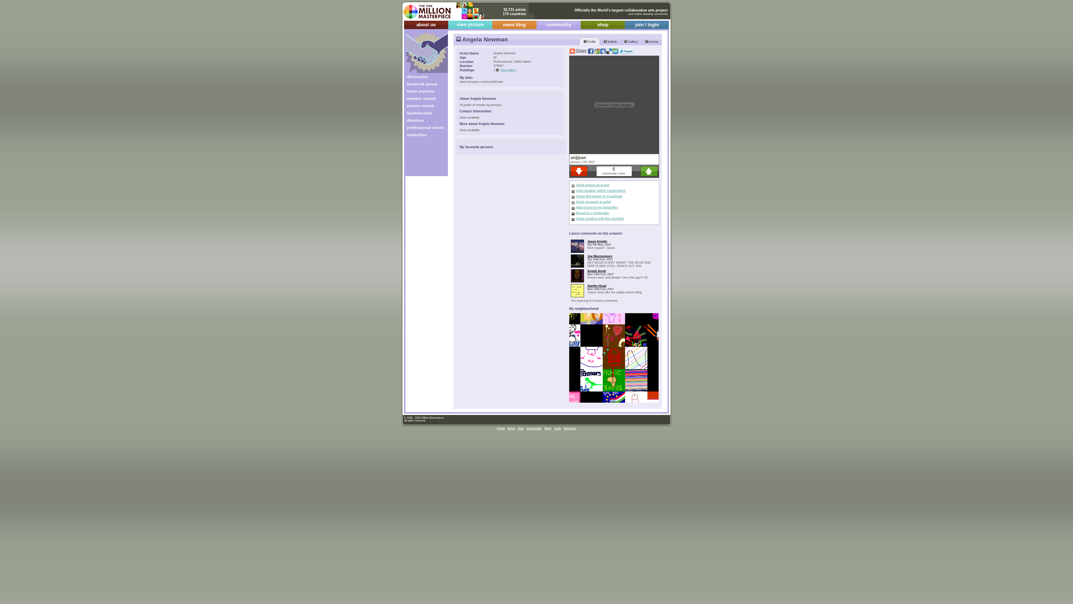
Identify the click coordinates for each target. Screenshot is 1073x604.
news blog (514, 24)
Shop (547, 428)
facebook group (422, 84)
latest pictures (420, 91)
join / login (647, 24)
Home (501, 428)
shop (602, 24)
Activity (653, 41)
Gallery (632, 41)
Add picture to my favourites (597, 207)
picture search (420, 105)
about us (426, 24)
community (558, 24)
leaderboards (419, 113)
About (511, 428)
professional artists (425, 127)
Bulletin (612, 41)
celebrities (417, 135)
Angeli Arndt (596, 271)
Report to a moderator (592, 213)
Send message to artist (593, 202)
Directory (570, 428)
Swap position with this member (600, 219)
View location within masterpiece (601, 191)
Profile (591, 41)
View (520, 428)
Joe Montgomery (599, 256)
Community (534, 428)
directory (415, 120)
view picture (470, 24)
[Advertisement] (422, 158)
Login (557, 428)
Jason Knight (597, 241)
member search (421, 98)
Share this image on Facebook (599, 196)
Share (581, 50)
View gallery (508, 70)
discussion (417, 76)
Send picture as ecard (592, 185)
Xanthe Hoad (596, 285)
